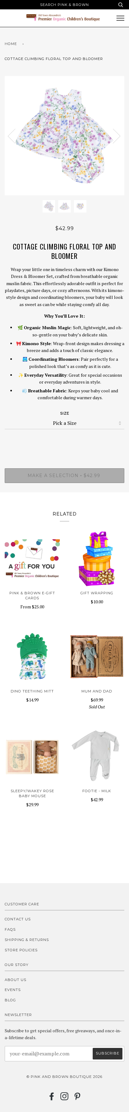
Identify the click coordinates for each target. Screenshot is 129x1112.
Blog (10, 1000)
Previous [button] (15, 135)
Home (11, 44)
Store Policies (21, 950)
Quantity (64, 442)
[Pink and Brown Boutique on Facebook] (52, 1098)
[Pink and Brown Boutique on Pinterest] (77, 1098)
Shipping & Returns (27, 940)
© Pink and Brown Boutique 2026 (64, 1076)
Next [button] (112, 135)
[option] (64, 135)
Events (13, 990)
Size (64, 413)
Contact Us (18, 919)
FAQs (10, 929)
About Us (15, 980)
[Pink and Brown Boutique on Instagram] (64, 1098)
